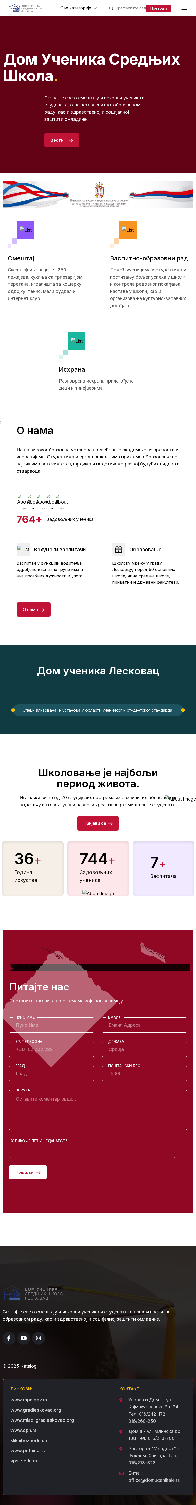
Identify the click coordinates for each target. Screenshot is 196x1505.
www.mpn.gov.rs (28, 1399)
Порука (22, 1090)
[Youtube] (23, 1338)
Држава (116, 1041)
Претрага (158, 8)
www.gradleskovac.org (35, 1410)
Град (20, 1066)
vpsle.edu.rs (23, 1460)
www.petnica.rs (27, 1450)
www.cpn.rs (23, 1430)
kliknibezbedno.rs (29, 1440)
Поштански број (125, 1066)
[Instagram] (38, 1338)
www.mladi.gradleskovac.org (42, 1420)
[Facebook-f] (9, 1338)
